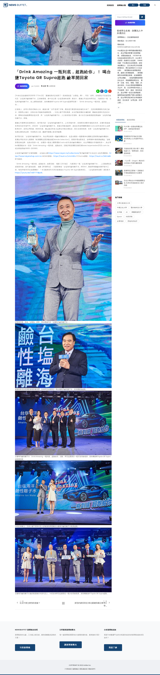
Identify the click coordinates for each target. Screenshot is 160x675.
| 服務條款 (75, 669)
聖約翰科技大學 (136, 207)
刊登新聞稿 (25, 647)
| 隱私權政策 (83, 669)
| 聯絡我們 (91, 669)
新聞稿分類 (121, 5)
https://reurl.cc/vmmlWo (64, 156)
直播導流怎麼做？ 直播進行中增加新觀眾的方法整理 (134, 171)
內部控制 (129, 216)
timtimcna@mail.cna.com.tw (128, 47)
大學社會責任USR (123, 203)
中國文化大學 (122, 207)
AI (127, 212)
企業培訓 (120, 221)
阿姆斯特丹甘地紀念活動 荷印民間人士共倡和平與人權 (133, 138)
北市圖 (119, 212)
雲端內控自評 (132, 221)
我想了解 (113, 647)
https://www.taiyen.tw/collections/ (64, 153)
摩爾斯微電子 (136, 212)
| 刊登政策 (68, 669)
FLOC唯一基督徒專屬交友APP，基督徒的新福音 (133, 127)
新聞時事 (52, 86)
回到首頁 (110, 5)
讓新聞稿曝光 (70, 644)
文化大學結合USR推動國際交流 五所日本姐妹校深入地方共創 (134, 182)
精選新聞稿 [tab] (120, 120)
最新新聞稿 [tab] (131, 120)
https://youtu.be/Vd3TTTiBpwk (28, 173)
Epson (119, 216)
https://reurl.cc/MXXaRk (100, 156)
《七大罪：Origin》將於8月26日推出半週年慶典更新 (134, 162)
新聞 (45, 86)
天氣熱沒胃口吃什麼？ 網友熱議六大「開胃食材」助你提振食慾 (134, 150)
